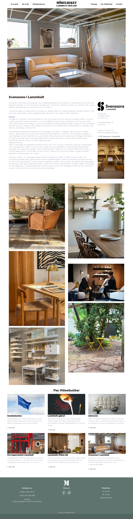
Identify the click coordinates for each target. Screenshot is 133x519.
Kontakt (119, 4)
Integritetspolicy (70, 512)
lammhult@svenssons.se (109, 133)
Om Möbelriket (106, 4)
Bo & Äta (106, 494)
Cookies (60, 512)
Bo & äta (25, 4)
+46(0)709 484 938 (27, 495)
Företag (94, 4)
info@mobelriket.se (27, 492)
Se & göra (14, 4)
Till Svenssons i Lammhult (110, 136)
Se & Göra (106, 491)
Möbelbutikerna (39, 4)
